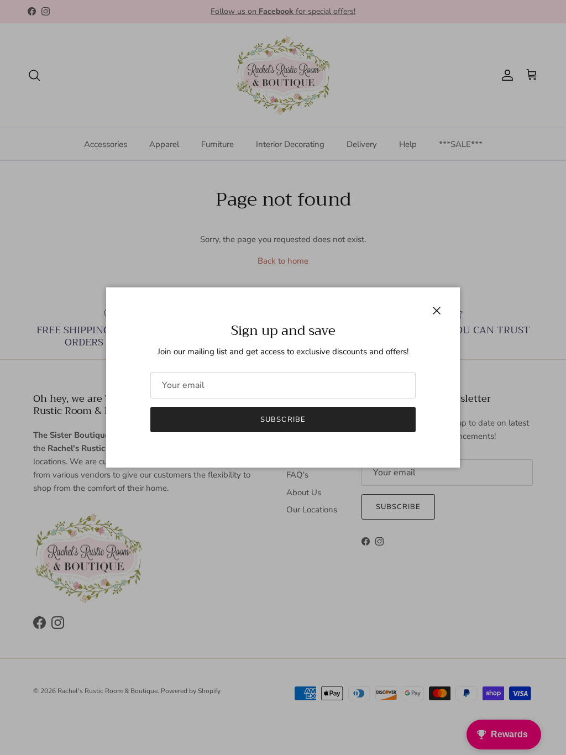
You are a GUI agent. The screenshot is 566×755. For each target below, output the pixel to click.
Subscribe (282, 419)
